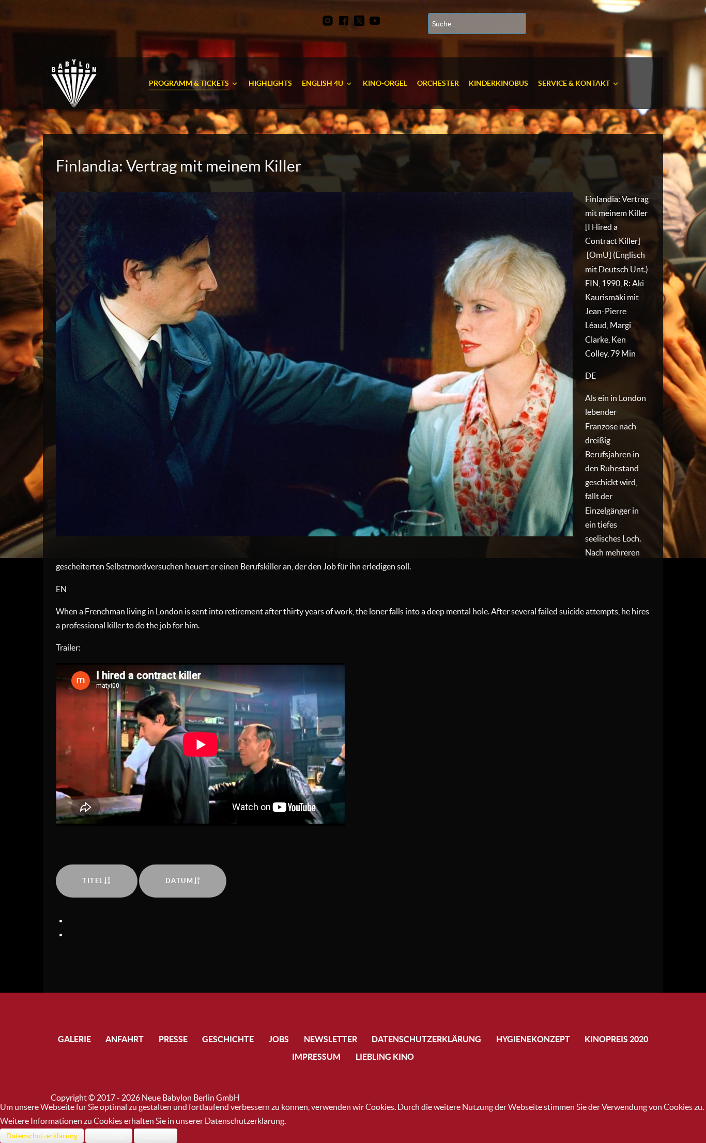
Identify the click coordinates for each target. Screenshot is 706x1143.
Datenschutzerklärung (42, 1136)
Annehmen (108, 1136)
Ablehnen (155, 1136)
